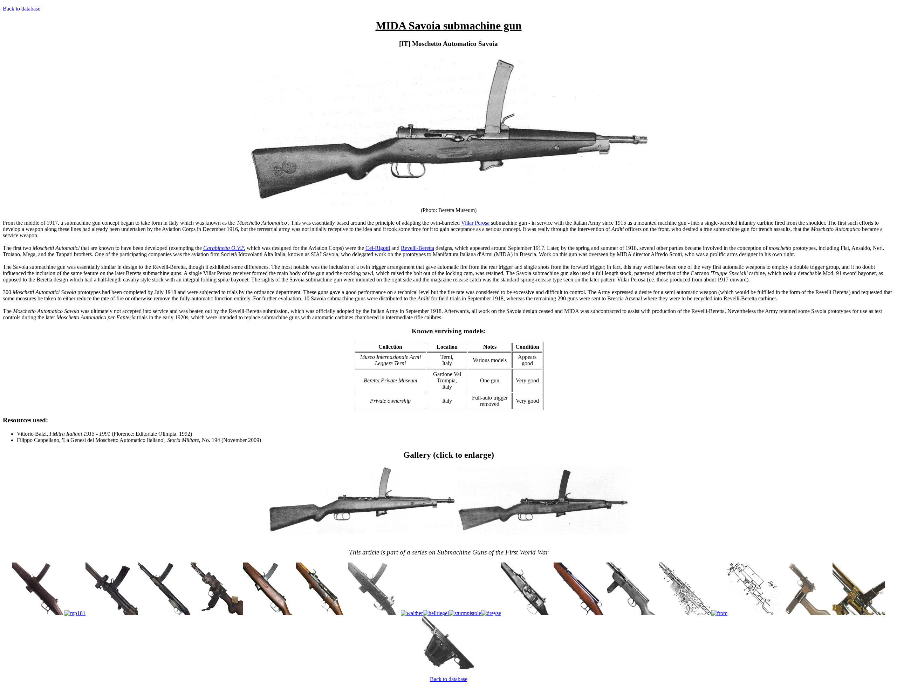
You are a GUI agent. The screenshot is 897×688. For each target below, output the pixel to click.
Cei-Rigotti (377, 248)
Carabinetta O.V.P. (224, 248)
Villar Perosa (475, 223)
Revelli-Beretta (417, 248)
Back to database (21, 9)
